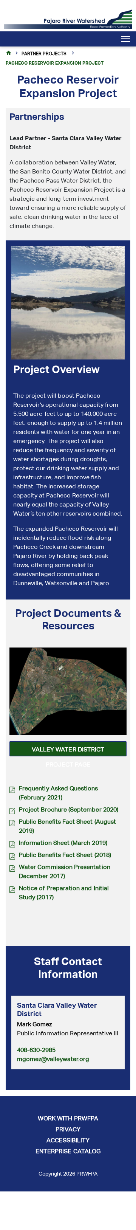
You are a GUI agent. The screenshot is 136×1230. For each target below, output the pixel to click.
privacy (68, 1129)
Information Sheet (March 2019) (63, 842)
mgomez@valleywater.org (53, 1059)
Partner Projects (44, 53)
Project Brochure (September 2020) (68, 809)
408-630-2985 (36, 1049)
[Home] (68, 18)
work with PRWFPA (68, 1118)
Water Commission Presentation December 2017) (64, 871)
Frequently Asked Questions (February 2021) (58, 793)
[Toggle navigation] (119, 40)
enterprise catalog (68, 1151)
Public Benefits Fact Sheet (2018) (65, 854)
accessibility (68, 1140)
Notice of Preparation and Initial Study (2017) (64, 893)
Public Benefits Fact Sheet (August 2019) (67, 826)
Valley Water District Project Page (68, 751)
